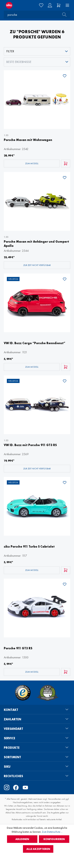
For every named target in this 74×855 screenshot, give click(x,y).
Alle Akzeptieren (38, 849)
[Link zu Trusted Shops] (22, 692)
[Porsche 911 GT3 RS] (37, 608)
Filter (10, 51)
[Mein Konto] (50, 5)
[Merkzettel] (41, 5)
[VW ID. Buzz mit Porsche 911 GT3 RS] (37, 404)
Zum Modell (31, 163)
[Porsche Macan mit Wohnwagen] (37, 99)
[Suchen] (63, 15)
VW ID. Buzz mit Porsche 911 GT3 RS (30, 445)
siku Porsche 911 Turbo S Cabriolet (29, 547)
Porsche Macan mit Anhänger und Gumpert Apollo (36, 244)
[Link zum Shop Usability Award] (47, 692)
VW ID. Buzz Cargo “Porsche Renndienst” (35, 343)
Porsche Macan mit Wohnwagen (28, 140)
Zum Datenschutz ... (52, 831)
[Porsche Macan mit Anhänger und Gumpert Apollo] (37, 201)
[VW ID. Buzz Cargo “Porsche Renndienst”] (37, 303)
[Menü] (66, 5)
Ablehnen (22, 839)
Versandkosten (54, 798)
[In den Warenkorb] (65, 163)
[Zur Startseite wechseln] (12, 5)
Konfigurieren (54, 839)
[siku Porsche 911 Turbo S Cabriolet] (37, 506)
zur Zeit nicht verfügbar (37, 265)
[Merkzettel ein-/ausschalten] (64, 76)
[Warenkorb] (58, 5)
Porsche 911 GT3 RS (18, 648)
